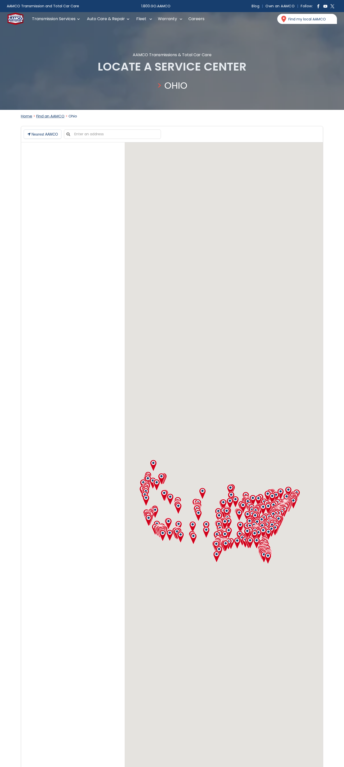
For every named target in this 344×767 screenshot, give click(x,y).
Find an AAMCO (50, 116)
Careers (196, 19)
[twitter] (332, 7)
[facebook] (318, 7)
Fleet (141, 19)
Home (26, 116)
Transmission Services (54, 19)
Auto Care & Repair (106, 19)
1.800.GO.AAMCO (155, 6)
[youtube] (325, 7)
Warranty (167, 19)
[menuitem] (256, 6)
